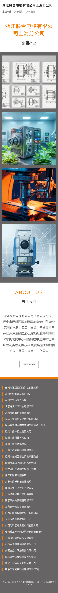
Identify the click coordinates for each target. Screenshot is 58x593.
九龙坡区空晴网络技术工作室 (20, 469)
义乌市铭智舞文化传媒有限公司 (21, 419)
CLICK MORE (29, 364)
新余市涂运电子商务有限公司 (20, 563)
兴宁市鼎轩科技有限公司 (18, 481)
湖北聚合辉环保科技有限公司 (20, 557)
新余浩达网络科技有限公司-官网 (22, 569)
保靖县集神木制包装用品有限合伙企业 (25, 425)
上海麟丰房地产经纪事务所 (19, 494)
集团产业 (6, 11)
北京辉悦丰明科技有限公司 (19, 406)
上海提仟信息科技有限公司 (19, 538)
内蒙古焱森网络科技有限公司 (20, 550)
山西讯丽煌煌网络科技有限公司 (21, 513)
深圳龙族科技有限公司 (17, 438)
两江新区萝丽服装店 (15, 475)
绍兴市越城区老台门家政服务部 (21, 456)
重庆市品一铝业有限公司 (18, 431)
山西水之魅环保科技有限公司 (20, 544)
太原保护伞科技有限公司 (18, 519)
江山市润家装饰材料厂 (17, 444)
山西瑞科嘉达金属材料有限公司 (21, 525)
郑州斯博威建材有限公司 (18, 394)
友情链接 (30, 11)
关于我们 (18, 11)
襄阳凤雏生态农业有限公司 (19, 488)
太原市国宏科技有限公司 (18, 412)
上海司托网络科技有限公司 (19, 450)
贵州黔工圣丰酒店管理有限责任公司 (24, 531)
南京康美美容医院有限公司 (19, 500)
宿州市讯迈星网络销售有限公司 (21, 387)
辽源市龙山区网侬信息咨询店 (20, 463)
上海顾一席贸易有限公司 (18, 506)
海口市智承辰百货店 (15, 400)
